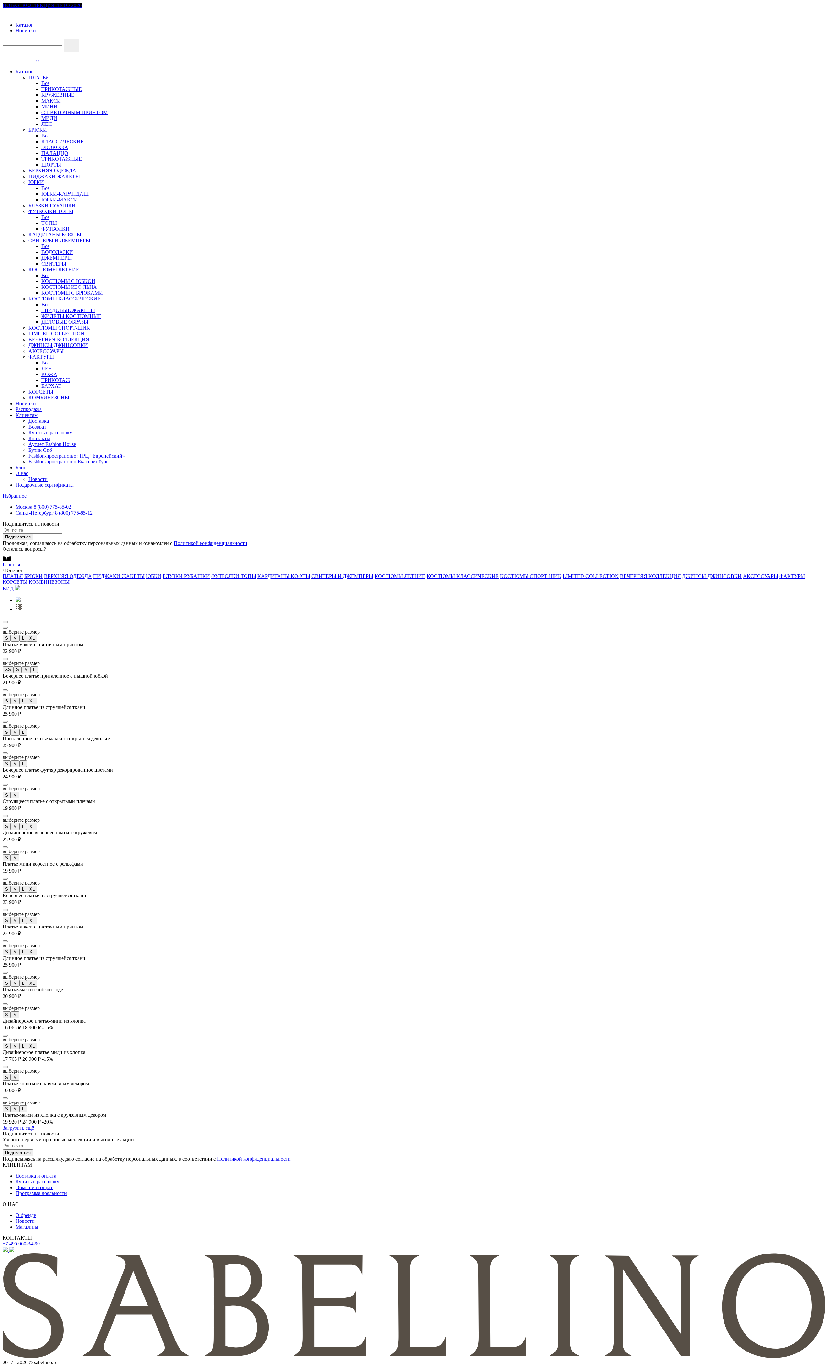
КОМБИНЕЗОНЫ (48, 397)
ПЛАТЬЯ (38, 77)
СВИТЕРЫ (53, 263)
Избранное (15, 496)
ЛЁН (46, 124)
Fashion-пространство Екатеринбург (68, 461)
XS (8, 669)
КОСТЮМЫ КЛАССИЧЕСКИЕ (64, 298)
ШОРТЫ (51, 165)
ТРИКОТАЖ (55, 380)
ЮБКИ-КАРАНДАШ (65, 194)
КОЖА (49, 374)
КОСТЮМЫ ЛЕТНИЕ (53, 269)
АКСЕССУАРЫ (46, 351)
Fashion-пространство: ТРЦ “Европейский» (76, 456)
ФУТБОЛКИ (55, 229)
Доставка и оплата (36, 1175)
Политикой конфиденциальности (210, 543)
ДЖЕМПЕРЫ (56, 258)
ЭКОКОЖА (54, 147)
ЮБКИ (36, 182)
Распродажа (29, 409)
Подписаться (18, 537)
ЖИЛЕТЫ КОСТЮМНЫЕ (71, 316)
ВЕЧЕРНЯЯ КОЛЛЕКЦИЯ (58, 339)
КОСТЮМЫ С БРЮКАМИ (72, 293)
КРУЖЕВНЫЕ (57, 95)
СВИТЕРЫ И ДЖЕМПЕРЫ (59, 240)
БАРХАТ (51, 386)
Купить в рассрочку (50, 432)
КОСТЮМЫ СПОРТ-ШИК (59, 328)
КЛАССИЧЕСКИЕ (62, 141)
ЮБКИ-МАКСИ (59, 199)
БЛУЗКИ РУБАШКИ (52, 205)
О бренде (26, 1215)
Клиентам (27, 415)
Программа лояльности (41, 1193)
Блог (21, 467)
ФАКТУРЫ (41, 357)
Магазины (27, 1227)
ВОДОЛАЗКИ (57, 252)
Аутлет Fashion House (52, 444)
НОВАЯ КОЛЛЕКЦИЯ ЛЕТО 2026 (42, 5)
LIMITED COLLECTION (56, 333)
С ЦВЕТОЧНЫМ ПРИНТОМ (74, 112)
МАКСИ (51, 100)
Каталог (24, 24)
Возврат (37, 426)
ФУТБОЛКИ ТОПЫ (50, 211)
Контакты (39, 438)
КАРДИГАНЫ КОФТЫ (54, 234)
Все (45, 83)
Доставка (38, 421)
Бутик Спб (40, 450)
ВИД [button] (9, 588)
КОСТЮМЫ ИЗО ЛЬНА (69, 287)
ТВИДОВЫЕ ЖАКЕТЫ (68, 310)
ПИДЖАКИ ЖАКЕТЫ (54, 176)
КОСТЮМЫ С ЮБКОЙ (68, 281)
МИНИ (49, 106)
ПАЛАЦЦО (54, 153)
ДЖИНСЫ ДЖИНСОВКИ (58, 345)
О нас (22, 473)
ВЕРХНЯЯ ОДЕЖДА (52, 170)
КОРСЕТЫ (40, 392)
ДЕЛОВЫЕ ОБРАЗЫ (64, 322)
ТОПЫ (49, 223)
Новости (38, 479)
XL (32, 638)
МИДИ (49, 118)
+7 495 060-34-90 (21, 1243)
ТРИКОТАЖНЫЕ (61, 89)
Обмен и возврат (34, 1187)
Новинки (26, 30)
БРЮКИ (37, 130)
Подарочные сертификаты (45, 485)
